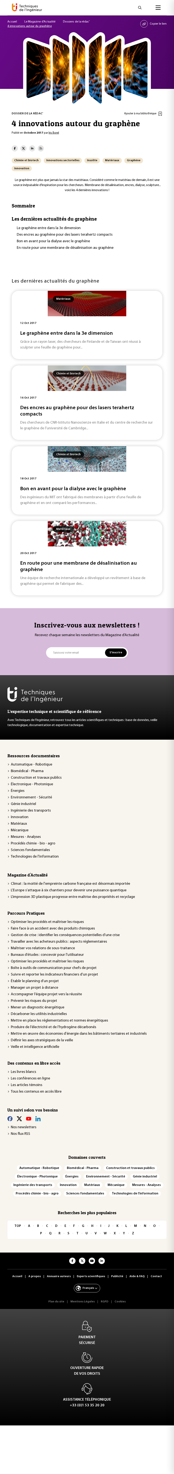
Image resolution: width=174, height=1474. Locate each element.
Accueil (12, 21)
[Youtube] (28, 1118)
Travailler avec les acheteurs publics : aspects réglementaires (59, 942)
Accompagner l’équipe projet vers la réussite (46, 994)
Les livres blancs (23, 1072)
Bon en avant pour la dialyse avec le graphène (53, 241)
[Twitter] (19, 1118)
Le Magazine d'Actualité (39, 21)
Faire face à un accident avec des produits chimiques (53, 929)
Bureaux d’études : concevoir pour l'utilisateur (47, 955)
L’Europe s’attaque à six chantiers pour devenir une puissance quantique (68, 890)
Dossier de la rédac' (27, 113)
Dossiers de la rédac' (76, 21)
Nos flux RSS (20, 1134)
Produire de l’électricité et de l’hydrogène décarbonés (53, 1027)
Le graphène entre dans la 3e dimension (49, 228)
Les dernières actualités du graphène (54, 219)
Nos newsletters (23, 1127)
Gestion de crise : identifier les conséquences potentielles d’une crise (65, 935)
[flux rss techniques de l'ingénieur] (41, 148)
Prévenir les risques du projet (34, 1001)
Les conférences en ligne (30, 1079)
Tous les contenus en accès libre (36, 1092)
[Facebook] (10, 1118)
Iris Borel (54, 132)
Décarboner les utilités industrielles (39, 1014)
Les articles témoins (26, 1085)
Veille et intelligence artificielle (35, 1047)
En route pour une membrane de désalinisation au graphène (65, 248)
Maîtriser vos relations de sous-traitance (43, 948)
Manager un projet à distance (34, 988)
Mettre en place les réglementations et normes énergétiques (59, 1021)
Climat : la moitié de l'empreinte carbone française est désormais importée (70, 884)
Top (17, 1226)
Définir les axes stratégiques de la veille (42, 1040)
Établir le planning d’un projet (35, 981)
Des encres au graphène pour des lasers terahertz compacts (64, 235)
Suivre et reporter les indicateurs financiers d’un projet (54, 975)
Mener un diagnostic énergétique (37, 1007)
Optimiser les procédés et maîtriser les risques (47, 922)
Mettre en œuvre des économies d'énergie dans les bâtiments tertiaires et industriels (79, 1034)
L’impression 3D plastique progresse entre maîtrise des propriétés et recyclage (73, 897)
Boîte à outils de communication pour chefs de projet (54, 968)
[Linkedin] (38, 1118)
